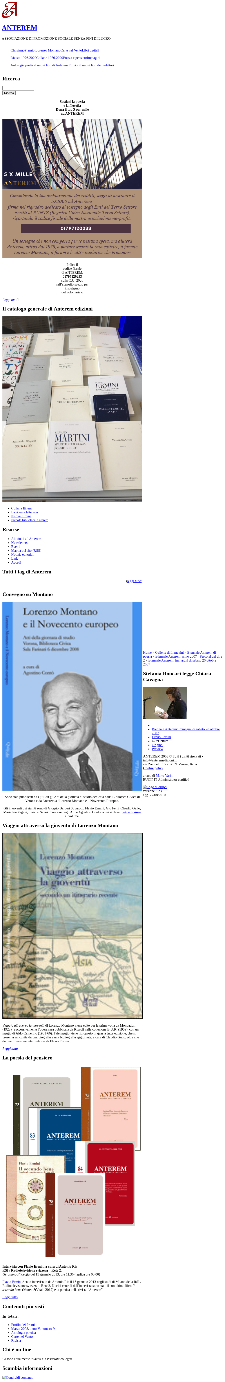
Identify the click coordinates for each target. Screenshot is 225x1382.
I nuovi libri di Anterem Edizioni (57, 65)
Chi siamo (18, 50)
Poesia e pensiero (75, 58)
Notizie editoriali (22, 554)
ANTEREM (19, 28)
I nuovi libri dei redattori (97, 65)
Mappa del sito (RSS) (26, 550)
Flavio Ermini (12, 1282)
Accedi (16, 562)
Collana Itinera (21, 508)
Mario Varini (164, 775)
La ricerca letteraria (24, 512)
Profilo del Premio (23, 1325)
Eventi (15, 546)
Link (14, 558)
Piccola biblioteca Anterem (29, 520)
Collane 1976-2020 (49, 58)
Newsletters (19, 543)
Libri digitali (90, 50)
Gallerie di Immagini (169, 652)
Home (147, 652)
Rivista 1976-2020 (23, 58)
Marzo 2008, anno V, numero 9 (33, 1329)
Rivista (16, 1340)
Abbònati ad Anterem (26, 539)
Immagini (93, 58)
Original (157, 745)
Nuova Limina (21, 516)
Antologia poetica (23, 65)
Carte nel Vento (71, 50)
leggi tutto (134, 581)
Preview (157, 749)
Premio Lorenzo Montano (42, 50)
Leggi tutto (10, 1297)
